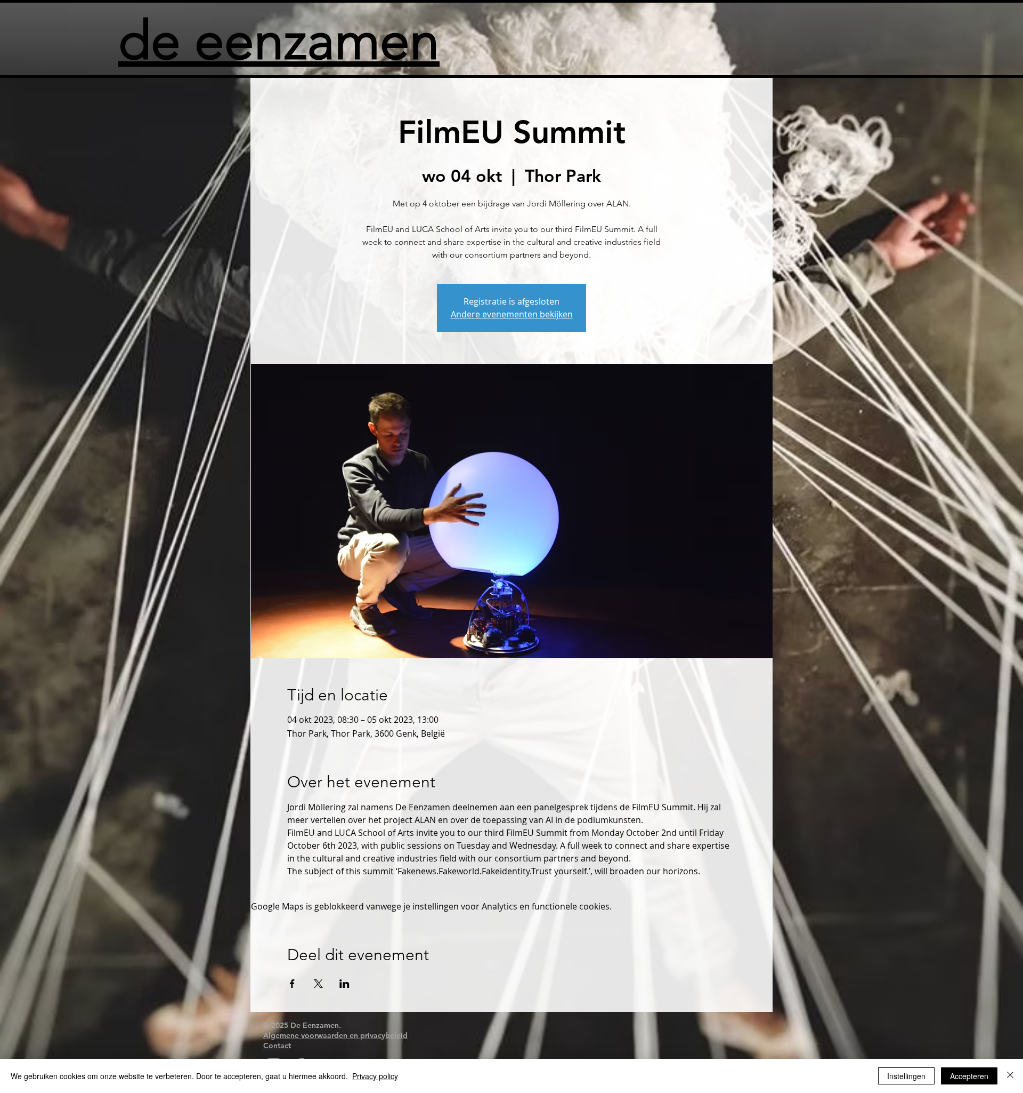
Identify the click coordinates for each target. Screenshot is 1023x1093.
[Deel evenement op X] (318, 983)
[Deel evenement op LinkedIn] (344, 983)
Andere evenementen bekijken (512, 314)
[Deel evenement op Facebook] (292, 983)
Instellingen (906, 1076)
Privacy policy (375, 1076)
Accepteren (969, 1076)
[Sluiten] (1010, 1075)
